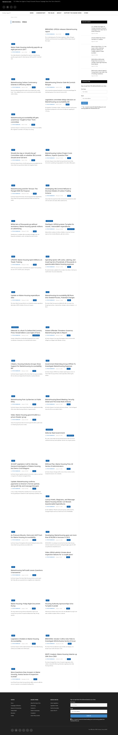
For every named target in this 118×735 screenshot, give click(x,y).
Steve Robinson (16, 52)
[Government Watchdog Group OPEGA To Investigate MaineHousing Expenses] (61, 353)
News (32, 13)
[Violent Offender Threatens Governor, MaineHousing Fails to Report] (61, 319)
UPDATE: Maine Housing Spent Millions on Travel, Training (26, 261)
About (59, 13)
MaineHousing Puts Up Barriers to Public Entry (26, 400)
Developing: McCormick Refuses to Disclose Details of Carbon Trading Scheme (58, 191)
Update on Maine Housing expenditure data (25, 296)
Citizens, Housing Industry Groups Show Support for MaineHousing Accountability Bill (26, 366)
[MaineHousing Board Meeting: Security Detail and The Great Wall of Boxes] (61, 388)
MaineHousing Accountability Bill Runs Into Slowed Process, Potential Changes (60, 296)
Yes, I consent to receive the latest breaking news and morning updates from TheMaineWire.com (93, 107)
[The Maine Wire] (59, 7)
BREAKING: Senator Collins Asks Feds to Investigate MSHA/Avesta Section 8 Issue (60, 640)
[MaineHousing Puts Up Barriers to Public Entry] (27, 388)
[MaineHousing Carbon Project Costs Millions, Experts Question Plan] (61, 142)
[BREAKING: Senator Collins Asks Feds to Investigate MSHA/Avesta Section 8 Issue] (61, 627)
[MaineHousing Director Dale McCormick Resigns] (61, 71)
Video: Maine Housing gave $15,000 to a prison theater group (25, 416)
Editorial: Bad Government (55, 433)
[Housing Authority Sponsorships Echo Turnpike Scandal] (61, 592)
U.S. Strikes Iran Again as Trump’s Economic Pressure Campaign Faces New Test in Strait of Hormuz (38, 1)
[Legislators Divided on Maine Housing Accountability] (27, 627)
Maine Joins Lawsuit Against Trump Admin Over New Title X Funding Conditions (99, 72)
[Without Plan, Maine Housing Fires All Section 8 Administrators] (61, 453)
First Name (83, 89)
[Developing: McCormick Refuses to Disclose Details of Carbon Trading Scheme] (61, 177)
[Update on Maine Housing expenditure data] (27, 284)
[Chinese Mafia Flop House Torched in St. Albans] (85, 40)
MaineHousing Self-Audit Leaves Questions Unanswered (27, 571)
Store (86, 13)
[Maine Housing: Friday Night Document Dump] (27, 592)
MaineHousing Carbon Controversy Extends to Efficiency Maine (24, 83)
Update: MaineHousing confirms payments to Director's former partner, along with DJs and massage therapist (25, 483)
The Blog (51, 13)
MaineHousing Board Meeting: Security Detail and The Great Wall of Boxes (59, 400)
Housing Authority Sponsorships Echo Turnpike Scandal (59, 605)
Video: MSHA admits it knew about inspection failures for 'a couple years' (59, 553)
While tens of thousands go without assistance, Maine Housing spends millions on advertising (27, 226)
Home (12, 17)
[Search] (115, 13)
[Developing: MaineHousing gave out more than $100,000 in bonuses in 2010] (61, 524)
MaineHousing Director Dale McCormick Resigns (60, 83)
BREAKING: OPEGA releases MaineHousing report (61, 30)
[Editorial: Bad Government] (61, 421)
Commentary (40, 13)
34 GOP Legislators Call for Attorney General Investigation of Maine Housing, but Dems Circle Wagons (26, 466)
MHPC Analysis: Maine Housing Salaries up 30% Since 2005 (61, 655)
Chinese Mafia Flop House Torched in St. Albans (98, 38)
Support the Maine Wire (72, 13)
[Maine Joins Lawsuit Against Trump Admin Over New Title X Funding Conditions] (85, 73)
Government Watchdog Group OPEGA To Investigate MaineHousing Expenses (60, 365)
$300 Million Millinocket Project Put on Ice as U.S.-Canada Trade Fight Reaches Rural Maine (99, 61)
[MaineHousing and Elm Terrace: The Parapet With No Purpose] (27, 177)
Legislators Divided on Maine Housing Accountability (25, 640)
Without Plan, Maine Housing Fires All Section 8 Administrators (59, 465)
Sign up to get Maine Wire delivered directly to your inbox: (93, 86)
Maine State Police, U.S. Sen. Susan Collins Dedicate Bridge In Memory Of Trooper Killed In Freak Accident (99, 50)
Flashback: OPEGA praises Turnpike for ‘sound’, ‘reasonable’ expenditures (59, 225)
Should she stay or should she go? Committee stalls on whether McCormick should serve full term (26, 155)
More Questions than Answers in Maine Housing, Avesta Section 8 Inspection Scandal (25, 674)
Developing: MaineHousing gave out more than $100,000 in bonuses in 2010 (60, 536)
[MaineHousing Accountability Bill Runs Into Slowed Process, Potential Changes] (61, 284)
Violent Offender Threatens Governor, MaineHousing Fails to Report (59, 331)
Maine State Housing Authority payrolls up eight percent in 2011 (26, 48)
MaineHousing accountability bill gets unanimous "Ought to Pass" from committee (25, 119)
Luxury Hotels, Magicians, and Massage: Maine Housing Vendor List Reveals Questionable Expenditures (60, 501)
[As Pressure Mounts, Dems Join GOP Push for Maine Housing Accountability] (27, 524)
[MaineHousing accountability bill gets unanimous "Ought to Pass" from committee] (27, 106)
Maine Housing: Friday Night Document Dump (25, 605)
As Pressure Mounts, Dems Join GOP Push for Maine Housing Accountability (26, 536)
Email (82, 95)
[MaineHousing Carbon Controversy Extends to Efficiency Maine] (27, 71)
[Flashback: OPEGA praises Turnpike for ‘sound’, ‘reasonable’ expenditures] (61, 213)
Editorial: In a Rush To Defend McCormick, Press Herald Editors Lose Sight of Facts (26, 331)
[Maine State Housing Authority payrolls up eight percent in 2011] (27, 36)
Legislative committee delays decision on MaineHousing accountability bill (60, 101)
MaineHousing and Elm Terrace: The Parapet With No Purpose (24, 190)
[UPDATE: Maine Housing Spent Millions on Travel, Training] (27, 248)
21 (30, 52)
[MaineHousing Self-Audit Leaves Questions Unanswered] (27, 559)
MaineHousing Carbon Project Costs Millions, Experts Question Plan (58, 154)
